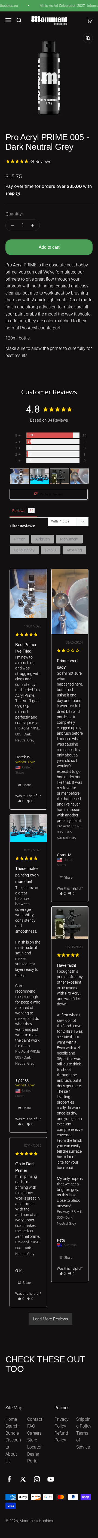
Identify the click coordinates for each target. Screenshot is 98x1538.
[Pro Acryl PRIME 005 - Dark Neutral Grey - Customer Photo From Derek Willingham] (19, 476)
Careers (34, 1433)
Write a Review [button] (51, 494)
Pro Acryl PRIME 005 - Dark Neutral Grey (27, 734)
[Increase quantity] (32, 225)
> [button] (50, 1319)
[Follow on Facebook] (9, 1479)
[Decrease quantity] (12, 225)
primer (19, 539)
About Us (11, 1458)
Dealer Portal (33, 1458)
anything (74, 550)
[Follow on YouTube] (50, 1479)
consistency (24, 550)
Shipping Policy (83, 1423)
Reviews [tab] (18, 511)
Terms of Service (83, 1440)
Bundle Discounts (13, 1440)
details (50, 550)
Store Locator (34, 1443)
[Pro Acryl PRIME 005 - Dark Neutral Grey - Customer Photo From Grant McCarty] (79, 476)
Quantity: (14, 214)
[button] (21, 801)
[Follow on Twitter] (23, 1479)
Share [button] (26, 785)
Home (11, 1419)
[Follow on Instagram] (37, 1479)
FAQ (31, 1426)
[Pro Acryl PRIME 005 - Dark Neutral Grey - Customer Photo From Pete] (59, 476)
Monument (69, 539)
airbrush (42, 539)
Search (12, 1426)
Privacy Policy (61, 1423)
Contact (34, 1419)
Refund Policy (61, 1437)
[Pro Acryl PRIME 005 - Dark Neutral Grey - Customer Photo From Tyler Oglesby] (39, 476)
